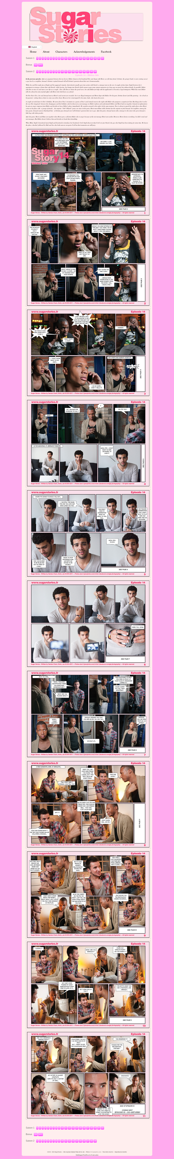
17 (88, 58)
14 (77, 58)
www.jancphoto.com (95, 1152)
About (46, 51)
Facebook (106, 51)
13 (73, 58)
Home (33, 51)
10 (62, 58)
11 (66, 58)
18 (91, 58)
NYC (40, 65)
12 (69, 58)
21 (102, 58)
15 (80, 58)
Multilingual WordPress (82, 1155)
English (34, 47)
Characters (61, 51)
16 (84, 58)
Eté (36, 65)
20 (99, 58)
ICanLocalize (94, 1155)
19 (95, 58)
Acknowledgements (84, 51)
